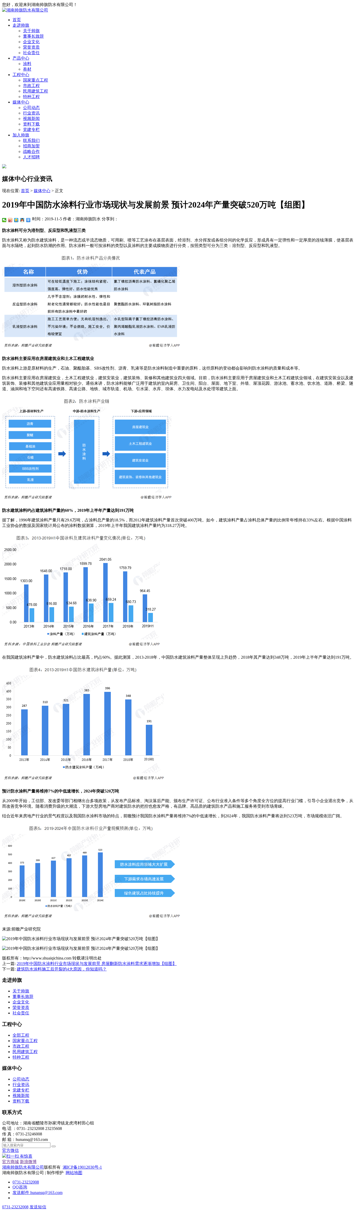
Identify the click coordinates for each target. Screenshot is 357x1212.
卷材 (27, 69)
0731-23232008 (26, 1182)
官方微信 (17, 1153)
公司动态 (31, 107)
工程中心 (21, 74)
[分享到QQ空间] (16, 220)
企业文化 (31, 41)
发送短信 (38, 1207)
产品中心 (21, 58)
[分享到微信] (4, 220)
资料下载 (31, 124)
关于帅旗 (31, 30)
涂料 (27, 63)
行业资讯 (31, 113)
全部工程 (21, 1035)
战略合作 (31, 151)
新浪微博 (28, 1161)
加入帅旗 (21, 135)
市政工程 (31, 85)
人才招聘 (31, 157)
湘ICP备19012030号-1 (82, 1167)
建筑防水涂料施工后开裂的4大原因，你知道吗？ (62, 969)
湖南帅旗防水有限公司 (23, 1167)
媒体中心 (21, 102)
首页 (17, 20)
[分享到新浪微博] (10, 220)
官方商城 (10, 1161)
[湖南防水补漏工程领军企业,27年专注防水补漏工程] (25, 10)
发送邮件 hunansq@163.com (37, 1192)
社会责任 (31, 52)
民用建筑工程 (35, 91)
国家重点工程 (35, 80)
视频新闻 (31, 118)
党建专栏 (31, 129)
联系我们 (31, 140)
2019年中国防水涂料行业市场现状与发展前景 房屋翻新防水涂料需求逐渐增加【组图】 (97, 963)
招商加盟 (31, 146)
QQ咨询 (20, 1187)
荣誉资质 (31, 47)
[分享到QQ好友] (22, 220)
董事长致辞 (33, 36)
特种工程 (31, 96)
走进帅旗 (21, 25)
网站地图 (74, 1172)
